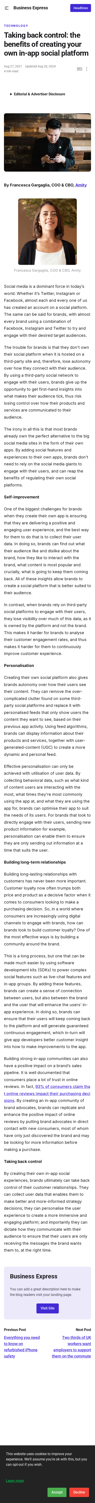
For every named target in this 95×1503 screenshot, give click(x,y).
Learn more (15, 1481)
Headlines (81, 8)
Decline (79, 1492)
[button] (6, 8)
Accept (57, 1492)
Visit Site (48, 1308)
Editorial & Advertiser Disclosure (39, 94)
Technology (16, 25)
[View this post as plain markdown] (79, 69)
